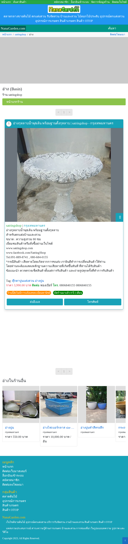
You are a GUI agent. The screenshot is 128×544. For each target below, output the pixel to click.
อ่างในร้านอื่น (14, 380)
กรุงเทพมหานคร (34, 225)
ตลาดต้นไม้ (9, 496)
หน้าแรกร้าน (14, 101)
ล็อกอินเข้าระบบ (80, 2)
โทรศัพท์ (92, 301)
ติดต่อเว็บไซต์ (119, 2)
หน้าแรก (6, 2)
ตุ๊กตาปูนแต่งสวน (23, 280)
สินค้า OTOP (10, 510)
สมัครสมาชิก (61, 2)
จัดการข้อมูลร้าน (100, 2)
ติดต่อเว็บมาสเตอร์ (14, 471)
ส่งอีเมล (35, 301)
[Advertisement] (64, 60)
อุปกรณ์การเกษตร (14, 501)
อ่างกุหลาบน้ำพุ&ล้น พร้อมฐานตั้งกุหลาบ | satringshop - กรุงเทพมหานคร (63, 123)
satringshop (20, 34)
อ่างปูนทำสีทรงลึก (92, 427)
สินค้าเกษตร (10, 505)
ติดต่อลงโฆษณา (12, 484)
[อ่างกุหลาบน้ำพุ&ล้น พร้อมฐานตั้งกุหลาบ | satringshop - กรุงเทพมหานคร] (64, 175)
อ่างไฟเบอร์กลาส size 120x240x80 (59, 427)
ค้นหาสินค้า (19, 2)
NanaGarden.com (13, 28)
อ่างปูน (39, 280)
